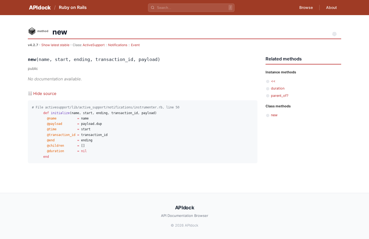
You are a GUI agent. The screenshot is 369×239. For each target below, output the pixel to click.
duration (277, 88)
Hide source (44, 93)
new (274, 115)
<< (273, 81)
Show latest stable (55, 45)
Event (135, 45)
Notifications (117, 45)
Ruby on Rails (73, 7)
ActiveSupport (94, 45)
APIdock (40, 7)
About (331, 7)
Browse (306, 7)
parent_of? (279, 96)
